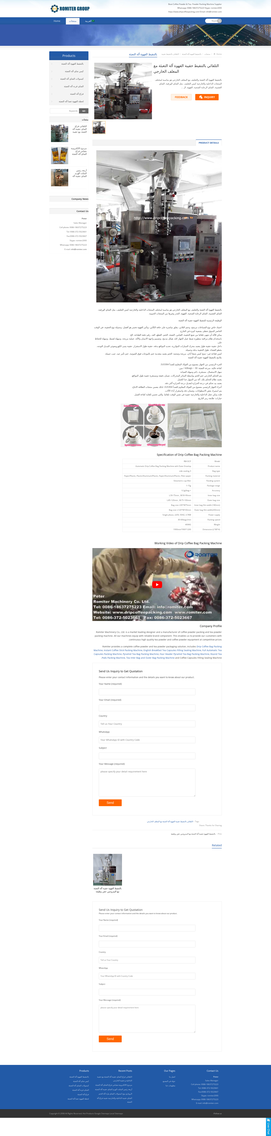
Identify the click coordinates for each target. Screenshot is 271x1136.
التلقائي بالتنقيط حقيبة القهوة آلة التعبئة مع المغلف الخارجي (170, 821)
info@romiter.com (79, 249)
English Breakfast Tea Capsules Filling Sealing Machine (172, 650)
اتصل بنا (172, 1076)
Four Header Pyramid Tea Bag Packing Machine (184, 654)
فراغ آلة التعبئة (77, 93)
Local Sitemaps (116, 1113)
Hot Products (88, 1113)
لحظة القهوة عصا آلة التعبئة (71, 101)
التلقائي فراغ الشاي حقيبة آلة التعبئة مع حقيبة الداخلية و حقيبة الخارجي (79, 132)
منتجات (72, 20)
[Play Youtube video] (157, 584)
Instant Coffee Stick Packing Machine (123, 650)
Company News (80, 198)
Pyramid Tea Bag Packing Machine (141, 654)
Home (57, 20)
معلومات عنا (170, 1085)
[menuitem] (90, 21)
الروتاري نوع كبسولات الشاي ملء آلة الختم (115, 1093)
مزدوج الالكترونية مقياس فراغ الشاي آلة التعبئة (79, 151)
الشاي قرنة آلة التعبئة (74, 86)
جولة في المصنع (169, 1081)
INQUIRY (209, 97)
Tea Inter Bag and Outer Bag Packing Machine (150, 657)
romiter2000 (216, 8)
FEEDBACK (181, 97)
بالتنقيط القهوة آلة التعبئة (143, 54)
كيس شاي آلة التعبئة (74, 71)
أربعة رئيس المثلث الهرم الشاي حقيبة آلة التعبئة (79, 174)
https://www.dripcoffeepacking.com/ (184, 11)
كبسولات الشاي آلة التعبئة (72, 78)
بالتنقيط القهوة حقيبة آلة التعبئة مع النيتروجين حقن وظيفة (193, 834)
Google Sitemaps (101, 1113)
